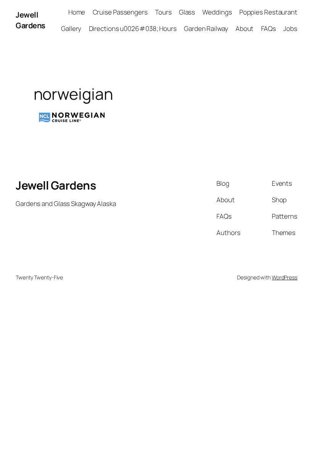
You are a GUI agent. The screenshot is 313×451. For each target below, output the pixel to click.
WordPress (284, 277)
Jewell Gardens (30, 20)
